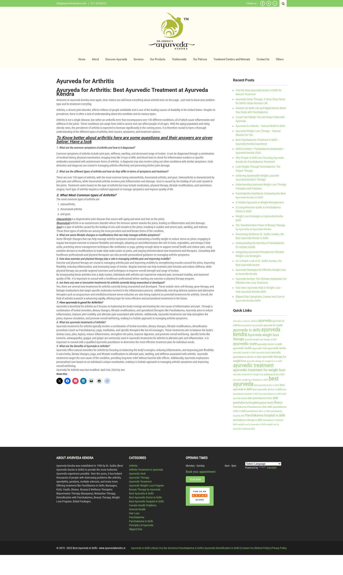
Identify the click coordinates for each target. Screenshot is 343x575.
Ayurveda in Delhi (140, 548)
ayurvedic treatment (253, 365)
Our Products (157, 59)
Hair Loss (134, 513)
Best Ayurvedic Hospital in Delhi (146, 501)
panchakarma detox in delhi (258, 411)
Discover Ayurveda (116, 59)
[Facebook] (262, 5)
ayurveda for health (273, 325)
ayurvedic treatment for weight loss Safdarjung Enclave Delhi (259, 374)
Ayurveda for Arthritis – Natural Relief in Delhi (260, 126)
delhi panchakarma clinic (259, 398)
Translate (272, 467)
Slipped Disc (135, 529)
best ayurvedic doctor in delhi (267, 389)
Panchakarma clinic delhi (259, 406)
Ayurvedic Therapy (139, 477)
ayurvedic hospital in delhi (244, 352)
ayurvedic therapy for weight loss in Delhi (264, 361)
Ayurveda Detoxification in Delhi (222, 548)
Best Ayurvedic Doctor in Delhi (145, 497)
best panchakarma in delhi (270, 394)
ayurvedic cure (245, 343)
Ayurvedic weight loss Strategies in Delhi (250, 380)
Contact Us (263, 59)
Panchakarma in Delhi (141, 521)
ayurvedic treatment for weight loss (259, 370)
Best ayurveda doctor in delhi (266, 385)
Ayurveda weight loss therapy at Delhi (261, 339)
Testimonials (179, 59)
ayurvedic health (242, 348)
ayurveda (265, 320)
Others (280, 59)
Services (139, 59)
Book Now (195, 479)
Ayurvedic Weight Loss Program (146, 485)
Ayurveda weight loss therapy (256, 337)
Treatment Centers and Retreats (232, 59)
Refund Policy (262, 548)
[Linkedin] (275, 5)
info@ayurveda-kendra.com (71, 3)
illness (278, 402)
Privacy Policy (279, 548)
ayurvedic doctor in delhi (269, 344)
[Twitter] (269, 5)
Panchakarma (240, 406)
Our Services (170, 548)
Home (81, 59)
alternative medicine (241, 321)
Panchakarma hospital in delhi (265, 415)
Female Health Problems (142, 505)
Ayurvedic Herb (259, 348)
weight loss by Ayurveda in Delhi (252, 424)
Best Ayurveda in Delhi (141, 493)
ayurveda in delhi (247, 329)
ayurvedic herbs (277, 348)
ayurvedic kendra (263, 352)
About (95, 59)
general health (266, 402)
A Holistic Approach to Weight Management (260, 202)
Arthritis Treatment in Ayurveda (146, 469)
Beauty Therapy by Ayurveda (144, 489)
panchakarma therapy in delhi (247, 419)
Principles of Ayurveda (141, 525)
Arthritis (254, 321)
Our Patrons (200, 59)
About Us (157, 548)
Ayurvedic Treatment (140, 481)
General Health (137, 509)
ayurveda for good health (252, 325)
